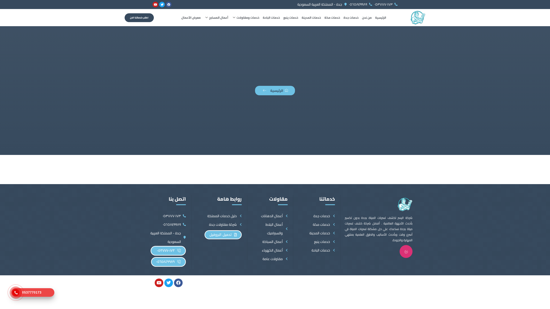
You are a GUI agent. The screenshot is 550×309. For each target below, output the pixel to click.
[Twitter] (162, 4)
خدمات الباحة (271, 17)
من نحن (367, 17)
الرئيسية (380, 17)
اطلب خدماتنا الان (139, 17)
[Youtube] (155, 4)
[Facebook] (168, 4)
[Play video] (406, 251)
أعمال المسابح (218, 17)
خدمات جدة (351, 17)
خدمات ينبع (290, 17)
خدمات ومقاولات (248, 17)
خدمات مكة (332, 17)
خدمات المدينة (311, 17)
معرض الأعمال (191, 17)
